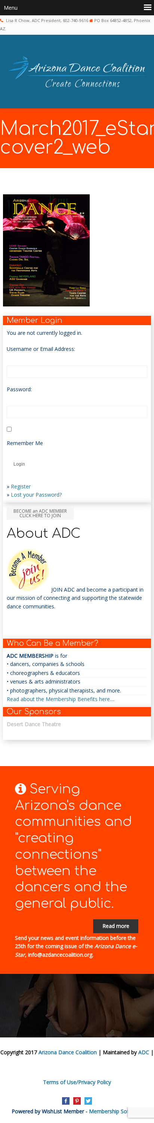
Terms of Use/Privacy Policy (77, 1082)
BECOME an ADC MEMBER (40, 513)
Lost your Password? (36, 494)
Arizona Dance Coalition (67, 1052)
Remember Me (25, 443)
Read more (115, 925)
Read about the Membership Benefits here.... (60, 699)
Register (21, 486)
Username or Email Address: (41, 348)
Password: (19, 389)
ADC (143, 1052)
